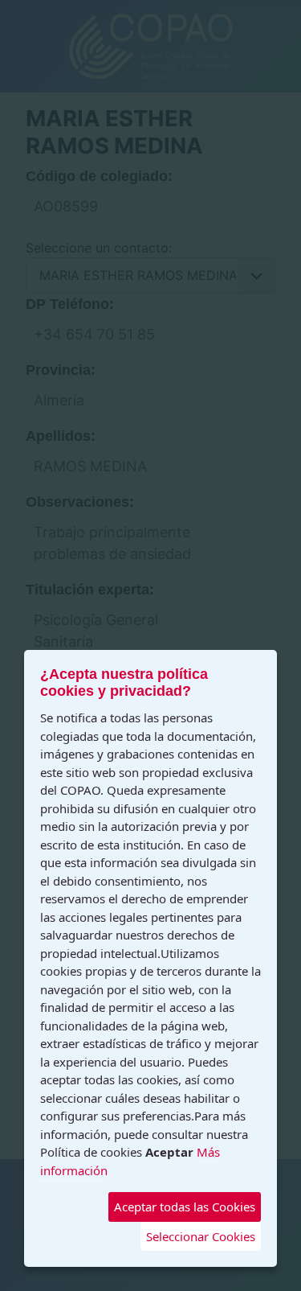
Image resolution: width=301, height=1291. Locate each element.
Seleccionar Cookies (200, 1236)
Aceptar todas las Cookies (184, 1206)
